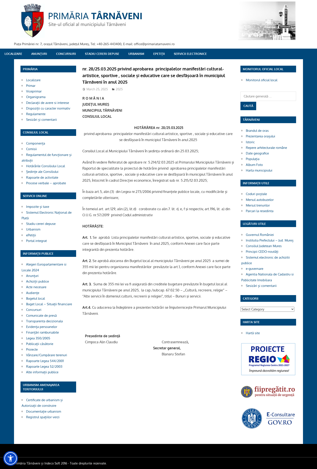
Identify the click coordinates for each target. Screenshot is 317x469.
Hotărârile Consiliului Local (45, 166)
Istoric (250, 142)
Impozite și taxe (37, 207)
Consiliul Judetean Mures (264, 246)
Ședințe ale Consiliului (42, 172)
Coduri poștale (256, 194)
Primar (30, 86)
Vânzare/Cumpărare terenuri (46, 355)
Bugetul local (35, 298)
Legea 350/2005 (38, 338)
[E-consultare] (268, 428)
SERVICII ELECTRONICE (190, 54)
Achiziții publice (37, 281)
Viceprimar (34, 91)
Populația (252, 159)
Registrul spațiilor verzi (43, 417)
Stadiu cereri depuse (102, 54)
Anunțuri (39, 54)
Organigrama (36, 97)
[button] (10, 458)
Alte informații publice (42, 372)
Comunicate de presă (41, 315)
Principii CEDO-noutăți (262, 252)
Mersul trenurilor (258, 205)
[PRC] (268, 375)
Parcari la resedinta (259, 211)
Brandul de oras (257, 131)
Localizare (13, 54)
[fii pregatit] (268, 398)
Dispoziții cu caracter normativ (48, 108)
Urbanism (136, 54)
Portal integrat (36, 241)
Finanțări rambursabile (42, 332)
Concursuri (66, 54)
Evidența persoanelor (41, 327)
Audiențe (32, 293)
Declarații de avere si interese (47, 103)
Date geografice (257, 153)
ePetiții (159, 54)
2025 (119, 89)
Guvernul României (260, 235)
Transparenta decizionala (44, 321)
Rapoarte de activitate (42, 177)
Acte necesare (36, 287)
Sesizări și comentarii (41, 120)
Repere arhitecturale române (266, 148)
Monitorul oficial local (261, 80)
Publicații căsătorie (39, 344)
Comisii (31, 149)
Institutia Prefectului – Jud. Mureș (269, 240)
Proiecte (32, 349)
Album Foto (254, 165)
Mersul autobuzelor (260, 200)
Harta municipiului (259, 170)
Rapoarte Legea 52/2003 (44, 366)
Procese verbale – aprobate (46, 183)
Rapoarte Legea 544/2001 (45, 361)
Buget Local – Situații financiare (49, 304)
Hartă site (253, 333)
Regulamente (36, 114)
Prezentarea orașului (260, 136)
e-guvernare (254, 269)
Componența (35, 143)
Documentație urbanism (43, 411)
